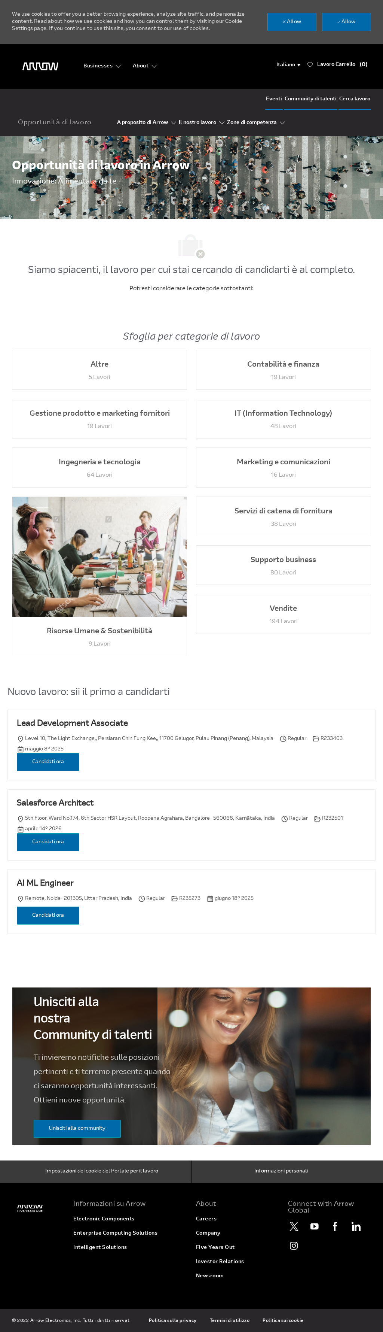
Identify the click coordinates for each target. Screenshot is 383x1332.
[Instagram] (294, 1245)
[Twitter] (294, 1226)
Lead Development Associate (72, 724)
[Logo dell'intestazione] (40, 66)
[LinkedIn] (356, 1226)
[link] (38, 1208)
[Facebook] (335, 1226)
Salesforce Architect (55, 803)
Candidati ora (48, 762)
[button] (288, 65)
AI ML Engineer (45, 884)
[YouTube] (314, 1226)
